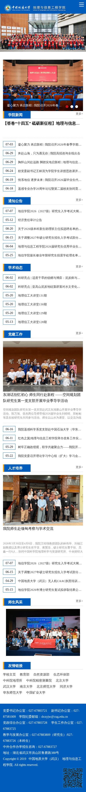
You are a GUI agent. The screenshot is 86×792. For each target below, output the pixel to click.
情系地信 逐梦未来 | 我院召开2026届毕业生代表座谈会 (50, 179)
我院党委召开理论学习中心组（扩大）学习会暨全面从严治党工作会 (50, 456)
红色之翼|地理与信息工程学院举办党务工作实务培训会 (50, 438)
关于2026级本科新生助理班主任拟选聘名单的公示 (50, 228)
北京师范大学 (46, 686)
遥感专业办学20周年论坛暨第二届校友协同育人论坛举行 (50, 188)
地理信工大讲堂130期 (32, 304)
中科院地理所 (12, 680)
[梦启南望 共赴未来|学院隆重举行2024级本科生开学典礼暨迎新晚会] (43, 632)
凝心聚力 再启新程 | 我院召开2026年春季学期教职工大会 (50, 144)
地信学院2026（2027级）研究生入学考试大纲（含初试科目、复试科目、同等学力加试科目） (50, 211)
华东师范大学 (12, 692)
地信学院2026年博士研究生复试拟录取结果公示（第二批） (50, 589)
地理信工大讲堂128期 (32, 322)
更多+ (79, 113)
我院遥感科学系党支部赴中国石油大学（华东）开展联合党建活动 (50, 429)
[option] (43, 85)
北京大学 (62, 680)
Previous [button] (5, 85)
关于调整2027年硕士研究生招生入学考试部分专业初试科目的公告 (50, 237)
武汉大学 (9, 686)
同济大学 (66, 686)
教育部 (24, 674)
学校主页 (9, 674)
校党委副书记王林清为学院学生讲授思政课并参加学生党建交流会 (50, 171)
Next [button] (81, 85)
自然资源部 (41, 674)
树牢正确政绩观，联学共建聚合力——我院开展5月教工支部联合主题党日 (50, 447)
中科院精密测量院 (39, 680)
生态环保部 (61, 674)
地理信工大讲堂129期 (32, 313)
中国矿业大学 (35, 692)
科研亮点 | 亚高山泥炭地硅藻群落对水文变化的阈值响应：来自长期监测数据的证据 (50, 286)
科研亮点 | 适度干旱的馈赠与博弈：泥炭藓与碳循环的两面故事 (50, 277)
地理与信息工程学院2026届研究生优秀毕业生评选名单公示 (50, 246)
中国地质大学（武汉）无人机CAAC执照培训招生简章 (50, 581)
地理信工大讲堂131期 (32, 295)
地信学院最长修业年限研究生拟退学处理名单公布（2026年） (50, 255)
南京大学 (26, 686)
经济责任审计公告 (30, 220)
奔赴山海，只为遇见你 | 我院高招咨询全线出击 (49, 153)
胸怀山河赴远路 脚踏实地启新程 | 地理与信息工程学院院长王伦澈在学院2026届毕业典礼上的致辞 (50, 162)
